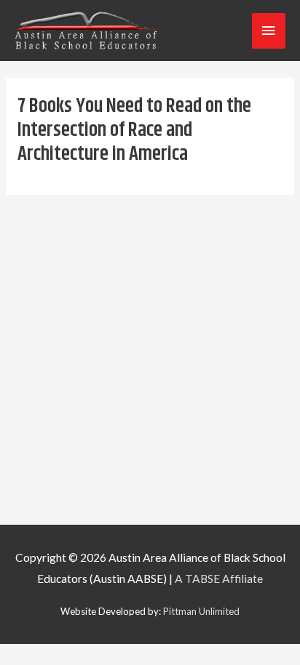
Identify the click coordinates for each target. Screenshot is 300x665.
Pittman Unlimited (201, 611)
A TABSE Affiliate (219, 578)
